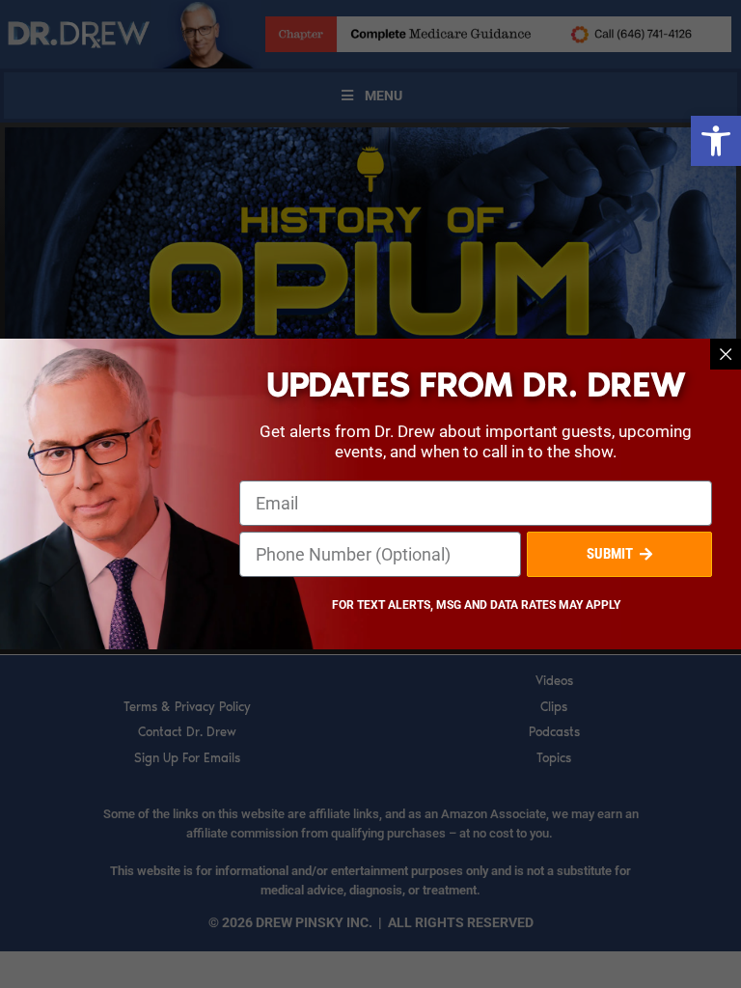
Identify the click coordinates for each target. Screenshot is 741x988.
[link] (716, 141)
